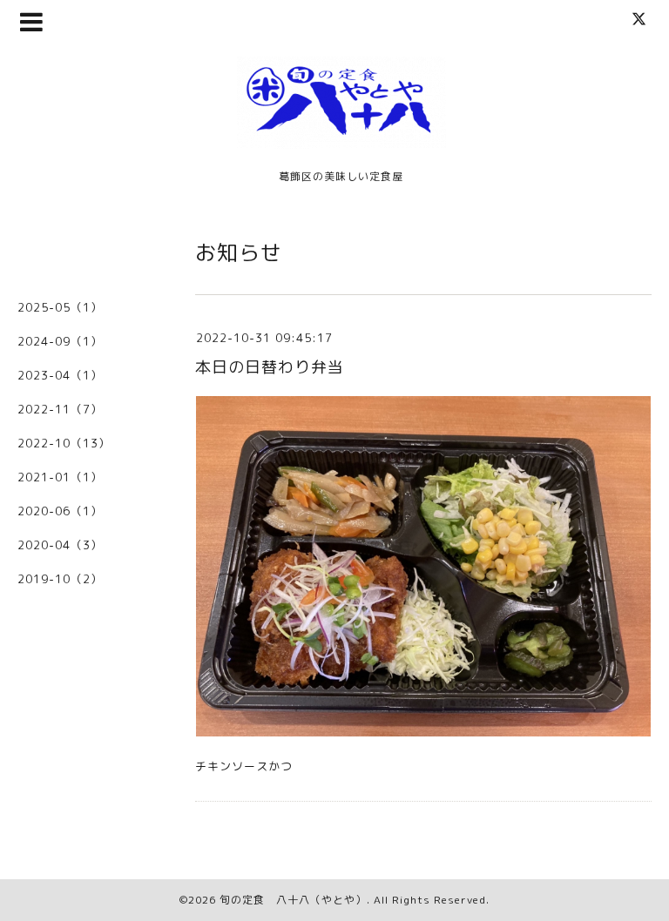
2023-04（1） (60, 375)
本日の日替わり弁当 (269, 367)
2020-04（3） (60, 545)
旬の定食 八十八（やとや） (293, 899)
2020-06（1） (60, 511)
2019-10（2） (60, 579)
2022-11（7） (60, 409)
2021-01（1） (60, 477)
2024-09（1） (60, 341)
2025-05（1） (60, 307)
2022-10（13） (64, 443)
